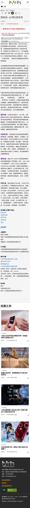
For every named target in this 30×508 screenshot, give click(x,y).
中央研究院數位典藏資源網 (9, 266)
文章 (7, 10)
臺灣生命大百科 (5, 261)
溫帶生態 (3, 217)
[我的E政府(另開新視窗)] (4, 490)
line (9, 13)
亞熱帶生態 (4, 215)
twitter (5, 13)
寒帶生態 (3, 220)
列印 (15, 13)
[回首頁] (15, 2)
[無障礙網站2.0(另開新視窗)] (12, 490)
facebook (2, 13)
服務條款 (4, 483)
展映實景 (3, 227)
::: (1, 10)
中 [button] (12, 13)
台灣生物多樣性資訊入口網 (9, 259)
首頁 (3, 10)
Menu (2, 2)
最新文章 (12, 10)
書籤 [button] (19, 13)
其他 (2, 222)
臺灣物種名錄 (5, 264)
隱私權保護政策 (6, 480)
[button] (27, 2)
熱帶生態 (3, 212)
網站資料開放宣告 (7, 485)
